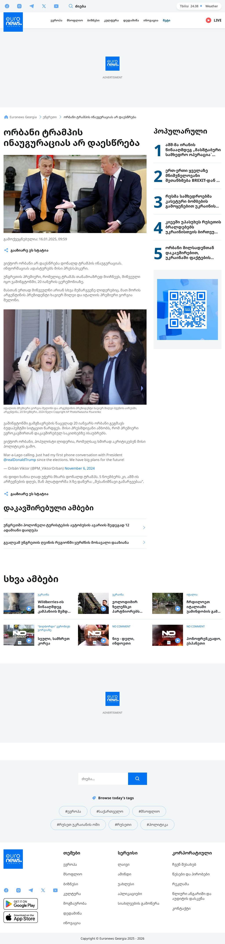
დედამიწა (72, 913)
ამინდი (124, 874)
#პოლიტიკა (157, 824)
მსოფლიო (72, 874)
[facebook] (7, 6)
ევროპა (70, 864)
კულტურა (72, 893)
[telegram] (31, 6)
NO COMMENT (121, 626)
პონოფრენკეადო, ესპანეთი (204, 641)
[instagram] (19, 6)
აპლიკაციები (130, 893)
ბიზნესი (70, 884)
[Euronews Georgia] (13, 22)
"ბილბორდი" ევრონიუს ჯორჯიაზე (54, 628)
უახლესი (126, 884)
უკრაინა (43, 594)
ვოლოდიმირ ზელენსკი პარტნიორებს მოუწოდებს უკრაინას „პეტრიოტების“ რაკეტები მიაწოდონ (127, 607)
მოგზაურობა (75, 903)
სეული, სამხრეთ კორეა (54, 641)
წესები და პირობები (191, 874)
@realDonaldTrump (20, 459)
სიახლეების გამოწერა (138, 903)
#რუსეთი (123, 824)
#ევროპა (73, 811)
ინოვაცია (72, 922)
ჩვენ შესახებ (184, 864)
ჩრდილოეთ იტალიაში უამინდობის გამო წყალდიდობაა (204, 607)
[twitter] (43, 6)
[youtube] (56, 6)
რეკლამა (180, 884)
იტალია (192, 594)
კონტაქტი (181, 908)
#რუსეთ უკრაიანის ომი (78, 824)
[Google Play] (21, 904)
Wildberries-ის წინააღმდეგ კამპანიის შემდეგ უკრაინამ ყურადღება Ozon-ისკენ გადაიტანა (55, 607)
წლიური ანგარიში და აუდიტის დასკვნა (191, 896)
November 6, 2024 (80, 468)
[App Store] (21, 917)
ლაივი (123, 864)
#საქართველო (109, 811)
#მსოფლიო (149, 811)
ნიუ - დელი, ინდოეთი (123, 641)
